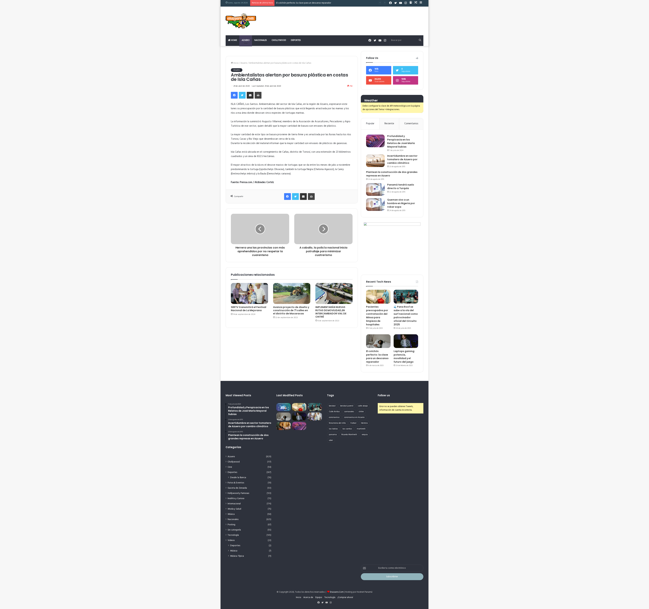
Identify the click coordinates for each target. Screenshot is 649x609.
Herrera (364, 423)
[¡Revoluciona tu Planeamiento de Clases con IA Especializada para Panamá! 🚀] (283, 407)
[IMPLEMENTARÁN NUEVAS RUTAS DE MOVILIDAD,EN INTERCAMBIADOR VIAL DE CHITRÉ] (334, 293)
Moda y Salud (234, 509)
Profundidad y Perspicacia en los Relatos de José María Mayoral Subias (401, 141)
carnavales (349, 411)
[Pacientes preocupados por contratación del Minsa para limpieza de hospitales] (378, 297)
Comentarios (411, 124)
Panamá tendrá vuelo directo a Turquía (400, 186)
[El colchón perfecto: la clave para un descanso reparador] (378, 341)
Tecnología (233, 535)
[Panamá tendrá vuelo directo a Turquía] (375, 189)
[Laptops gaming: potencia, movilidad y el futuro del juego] (406, 341)
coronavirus (334, 417)
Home (234, 40)
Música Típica (237, 556)
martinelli (361, 429)
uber (331, 440)
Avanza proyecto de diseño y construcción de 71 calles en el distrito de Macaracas (291, 310)
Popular (370, 124)
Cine (230, 467)
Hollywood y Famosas (238, 493)
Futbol (353, 423)
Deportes (296, 40)
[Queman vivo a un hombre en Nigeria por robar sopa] (375, 204)
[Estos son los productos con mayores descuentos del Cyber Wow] (283, 426)
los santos (347, 429)
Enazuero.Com (337, 592)
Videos (231, 540)
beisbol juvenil (346, 406)
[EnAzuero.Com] (241, 21)
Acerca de (308, 597)
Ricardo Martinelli (349, 434)
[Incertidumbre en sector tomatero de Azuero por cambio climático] (375, 160)
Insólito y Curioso (236, 498)
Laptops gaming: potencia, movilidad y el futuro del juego (404, 356)
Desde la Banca (238, 477)
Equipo (318, 597)
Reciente (389, 124)
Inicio (236, 63)
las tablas (333, 429)
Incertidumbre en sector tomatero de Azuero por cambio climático (402, 159)
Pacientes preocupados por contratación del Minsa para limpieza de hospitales (377, 315)
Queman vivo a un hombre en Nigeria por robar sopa (401, 203)
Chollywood (279, 40)
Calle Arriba (334, 411)
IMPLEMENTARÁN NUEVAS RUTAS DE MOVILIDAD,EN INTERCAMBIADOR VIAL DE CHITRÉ (330, 311)
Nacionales (260, 40)
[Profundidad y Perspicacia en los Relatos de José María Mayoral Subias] (375, 141)
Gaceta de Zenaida (237, 488)
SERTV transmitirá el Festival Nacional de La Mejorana (248, 308)
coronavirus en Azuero (354, 417)
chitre (361, 411)
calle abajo (363, 406)
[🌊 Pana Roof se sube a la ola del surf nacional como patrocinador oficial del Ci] (406, 297)
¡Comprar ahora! (345, 597)
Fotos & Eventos (236, 483)
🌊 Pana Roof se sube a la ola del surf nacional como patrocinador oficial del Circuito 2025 (406, 315)
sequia (365, 434)
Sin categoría (234, 530)
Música (231, 514)
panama (333, 434)
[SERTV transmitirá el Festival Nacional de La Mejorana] (249, 293)
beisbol (332, 406)
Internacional (234, 504)
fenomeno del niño (337, 423)
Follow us (384, 395)
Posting (231, 524)
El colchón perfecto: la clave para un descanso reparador (377, 356)
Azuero (246, 40)
